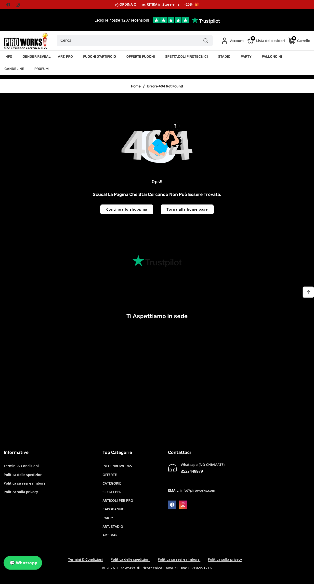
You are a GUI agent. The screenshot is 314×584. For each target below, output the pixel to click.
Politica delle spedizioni (23, 474)
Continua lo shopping (126, 209)
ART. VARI (110, 535)
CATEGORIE (112, 483)
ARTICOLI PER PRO (118, 500)
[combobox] (134, 40)
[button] (10, 57)
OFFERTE (110, 474)
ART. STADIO (113, 526)
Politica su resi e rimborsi (25, 483)
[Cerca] (206, 40)
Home (136, 86)
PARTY (108, 518)
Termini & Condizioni (21, 465)
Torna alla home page (187, 209)
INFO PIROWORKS (117, 465)
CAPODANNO (114, 509)
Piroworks (126, 568)
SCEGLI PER (112, 491)
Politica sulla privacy (21, 491)
